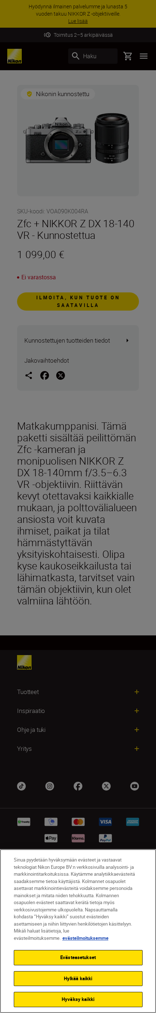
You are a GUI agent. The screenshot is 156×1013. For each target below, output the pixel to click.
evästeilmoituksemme (85, 938)
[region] (78, 931)
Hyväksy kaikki (78, 999)
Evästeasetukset (78, 957)
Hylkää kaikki (78, 978)
